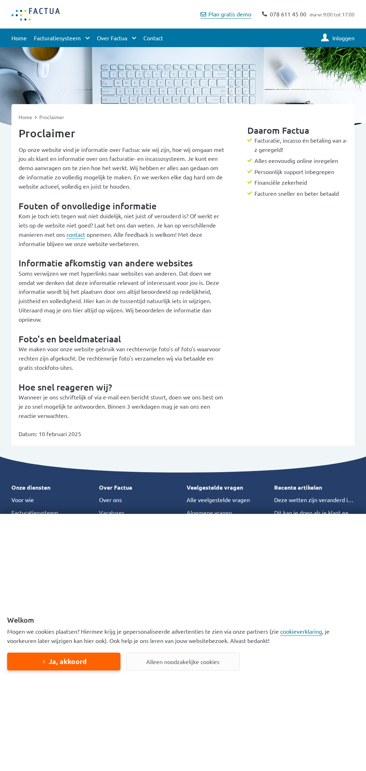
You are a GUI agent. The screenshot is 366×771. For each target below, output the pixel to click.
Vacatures (111, 512)
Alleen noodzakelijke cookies (182, 661)
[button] (51, 487)
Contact (153, 37)
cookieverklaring (301, 631)
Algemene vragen (209, 512)
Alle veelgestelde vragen (218, 499)
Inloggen (343, 37)
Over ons (110, 499)
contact (75, 234)
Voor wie (22, 499)
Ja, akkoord (67, 661)
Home (19, 37)
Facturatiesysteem (34, 512)
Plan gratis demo (229, 13)
